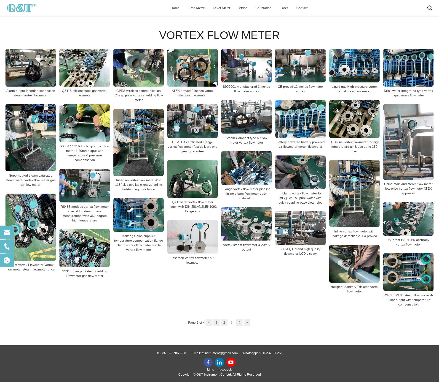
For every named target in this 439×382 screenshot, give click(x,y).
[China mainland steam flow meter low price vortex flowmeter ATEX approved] (408, 142)
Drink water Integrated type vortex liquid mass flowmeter (408, 93)
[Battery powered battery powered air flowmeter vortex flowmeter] (300, 119)
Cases (284, 8)
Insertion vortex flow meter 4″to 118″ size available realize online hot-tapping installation (138, 184)
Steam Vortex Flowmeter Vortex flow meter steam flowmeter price (31, 267)
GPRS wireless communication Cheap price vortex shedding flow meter (139, 95)
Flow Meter (195, 8)
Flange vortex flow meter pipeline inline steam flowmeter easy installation (246, 193)
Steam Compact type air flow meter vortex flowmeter (246, 140)
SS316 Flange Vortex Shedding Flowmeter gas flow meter (84, 273)
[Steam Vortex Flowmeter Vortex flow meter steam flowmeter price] (30, 227)
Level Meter (221, 8)
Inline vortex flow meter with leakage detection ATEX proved (354, 233)
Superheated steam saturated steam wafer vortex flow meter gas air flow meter (31, 180)
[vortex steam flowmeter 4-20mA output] (246, 224)
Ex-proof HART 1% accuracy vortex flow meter (408, 242)
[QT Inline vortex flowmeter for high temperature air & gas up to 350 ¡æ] (354, 119)
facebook (225, 369)
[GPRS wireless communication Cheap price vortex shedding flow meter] (138, 68)
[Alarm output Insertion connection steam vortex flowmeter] (30, 68)
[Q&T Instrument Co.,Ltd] (28, 8)
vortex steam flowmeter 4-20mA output (246, 247)
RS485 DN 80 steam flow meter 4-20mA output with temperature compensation (408, 299)
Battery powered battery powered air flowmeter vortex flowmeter (300, 144)
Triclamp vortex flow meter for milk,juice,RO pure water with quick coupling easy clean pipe (300, 197)
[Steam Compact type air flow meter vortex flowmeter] (246, 117)
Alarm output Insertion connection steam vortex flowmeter (30, 93)
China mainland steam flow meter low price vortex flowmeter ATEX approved (408, 188)
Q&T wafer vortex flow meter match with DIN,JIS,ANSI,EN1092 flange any (193, 206)
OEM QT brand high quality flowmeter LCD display (300, 251)
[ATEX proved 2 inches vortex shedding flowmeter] (192, 68)
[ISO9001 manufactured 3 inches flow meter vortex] (246, 65)
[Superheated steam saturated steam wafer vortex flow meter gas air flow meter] (30, 137)
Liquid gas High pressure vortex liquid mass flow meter (354, 89)
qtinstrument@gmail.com (220, 353)
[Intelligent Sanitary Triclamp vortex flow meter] (354, 264)
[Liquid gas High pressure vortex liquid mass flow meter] (354, 65)
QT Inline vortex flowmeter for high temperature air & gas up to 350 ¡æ (354, 146)
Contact (302, 8)
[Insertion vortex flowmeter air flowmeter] (192, 237)
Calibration (263, 8)
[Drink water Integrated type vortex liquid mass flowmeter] (408, 68)
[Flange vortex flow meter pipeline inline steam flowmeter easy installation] (246, 168)
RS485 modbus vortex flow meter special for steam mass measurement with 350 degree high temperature (85, 213)
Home (174, 8)
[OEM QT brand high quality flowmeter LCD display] (300, 228)
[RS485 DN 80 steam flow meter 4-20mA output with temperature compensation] (408, 272)
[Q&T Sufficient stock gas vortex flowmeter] (84, 68)
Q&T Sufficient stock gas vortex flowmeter (84, 93)
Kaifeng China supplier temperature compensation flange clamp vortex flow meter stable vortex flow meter (138, 242)
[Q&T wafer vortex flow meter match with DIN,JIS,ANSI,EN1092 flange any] (192, 179)
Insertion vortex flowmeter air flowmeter (192, 260)
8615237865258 (174, 353)
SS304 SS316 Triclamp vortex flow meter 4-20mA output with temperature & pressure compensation (85, 153)
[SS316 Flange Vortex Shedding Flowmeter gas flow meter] (84, 248)
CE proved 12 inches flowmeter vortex (300, 89)
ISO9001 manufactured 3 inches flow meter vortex (246, 89)
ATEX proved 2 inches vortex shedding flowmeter (193, 93)
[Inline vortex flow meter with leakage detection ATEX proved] (354, 193)
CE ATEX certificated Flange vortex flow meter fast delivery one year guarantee (192, 146)
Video (242, 8)
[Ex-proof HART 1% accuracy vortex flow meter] (408, 219)
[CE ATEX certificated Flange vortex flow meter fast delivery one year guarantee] (192, 121)
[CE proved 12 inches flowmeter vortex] (300, 65)
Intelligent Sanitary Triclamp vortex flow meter (354, 289)
